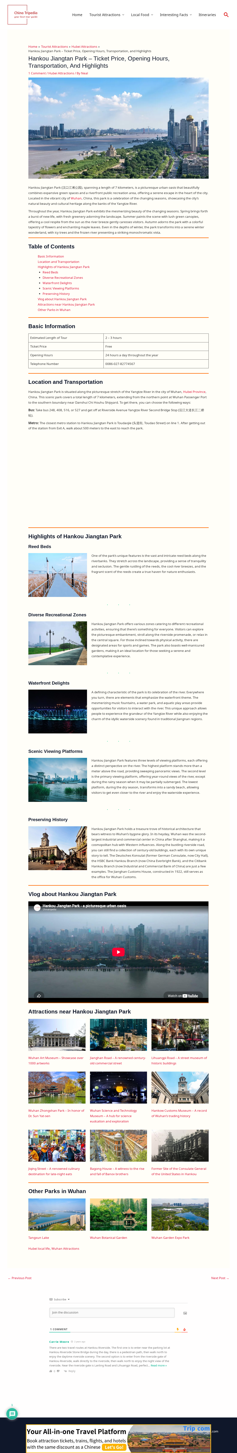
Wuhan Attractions (65, 1248)
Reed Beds (50, 272)
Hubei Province (194, 392)
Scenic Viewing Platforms (61, 288)
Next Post (220, 1278)
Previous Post (19, 1278)
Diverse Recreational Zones (63, 277)
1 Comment (37, 73)
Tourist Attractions (104, 14)
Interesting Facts (174, 14)
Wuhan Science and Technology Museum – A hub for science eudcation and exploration (113, 1115)
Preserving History (56, 294)
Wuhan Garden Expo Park (170, 1237)
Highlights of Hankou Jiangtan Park (64, 267)
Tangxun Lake (38, 1237)
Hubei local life (39, 1248)
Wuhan (76, 198)
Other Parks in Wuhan (54, 310)
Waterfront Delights (57, 283)
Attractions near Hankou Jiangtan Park (66, 304)
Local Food (140, 14)
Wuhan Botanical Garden (108, 1237)
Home (77, 14)
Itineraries (207, 14)
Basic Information (51, 256)
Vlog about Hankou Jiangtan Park (62, 299)
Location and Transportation (58, 262)
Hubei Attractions (61, 73)
